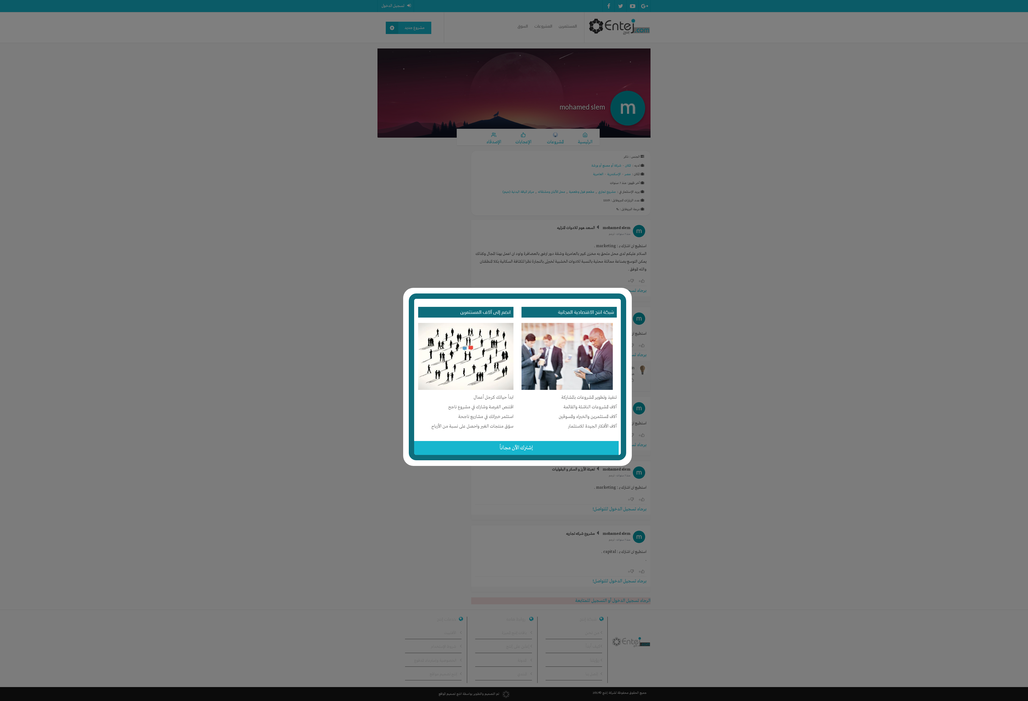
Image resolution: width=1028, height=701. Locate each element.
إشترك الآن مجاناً (516, 447)
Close (628, 290)
